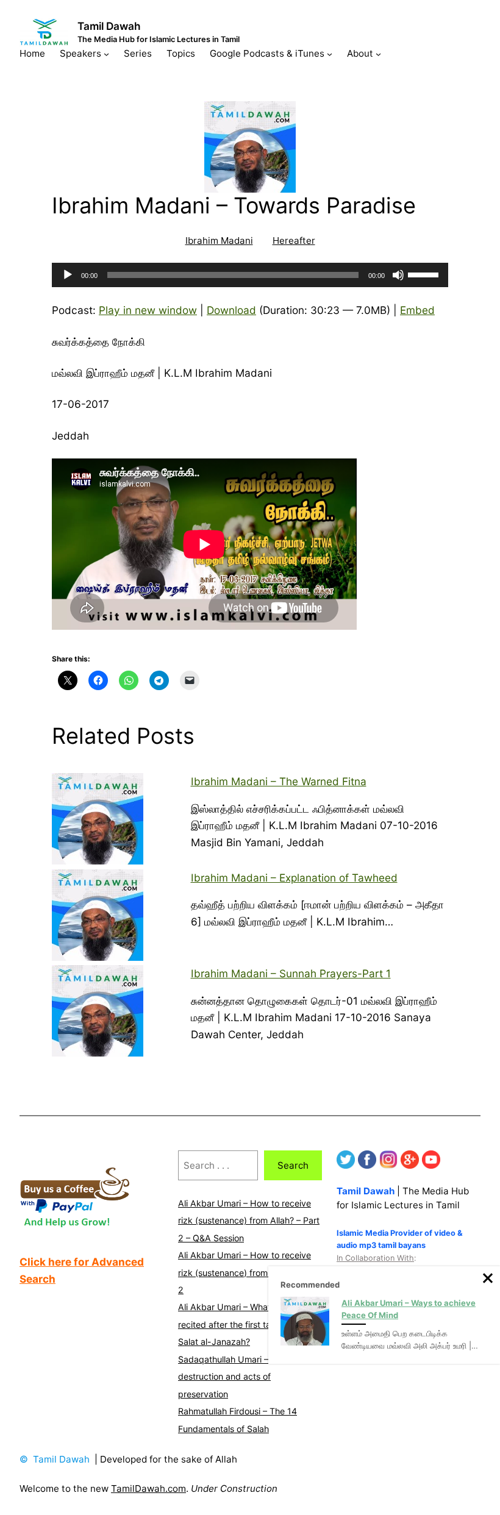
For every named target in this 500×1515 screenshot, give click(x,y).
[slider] (425, 274)
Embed (417, 310)
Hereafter (294, 240)
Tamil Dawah (109, 26)
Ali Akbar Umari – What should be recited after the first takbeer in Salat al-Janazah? (245, 1324)
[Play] (68, 275)
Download (231, 310)
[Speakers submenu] (106, 53)
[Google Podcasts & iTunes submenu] (329, 53)
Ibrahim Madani (219, 240)
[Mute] (398, 275)
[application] (250, 275)
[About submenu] (378, 53)
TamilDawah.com (148, 1488)
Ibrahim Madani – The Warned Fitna (278, 781)
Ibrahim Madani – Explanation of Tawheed (294, 877)
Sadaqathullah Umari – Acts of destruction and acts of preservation (238, 1376)
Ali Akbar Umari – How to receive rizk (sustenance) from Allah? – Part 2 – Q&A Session (249, 1220)
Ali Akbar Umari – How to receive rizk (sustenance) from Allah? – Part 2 (249, 1272)
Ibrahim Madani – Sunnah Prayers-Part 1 (291, 973)
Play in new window (148, 310)
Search (293, 1165)
